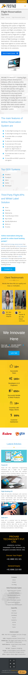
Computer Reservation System (14, 604)
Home (2, 17)
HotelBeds (14, 615)
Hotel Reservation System (14, 600)
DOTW (14, 622)
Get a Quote (21, 1)
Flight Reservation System (14, 590)
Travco (14, 624)
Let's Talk (14, 353)
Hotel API (4, 517)
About (14, 580)
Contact (14, 582)
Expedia (14, 610)
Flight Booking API (7, 491)
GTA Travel (14, 613)
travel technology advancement (13, 244)
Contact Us (8, 269)
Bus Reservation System (14, 595)
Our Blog (14, 584)
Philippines (8, 316)
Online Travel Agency (14, 597)
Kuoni (14, 627)
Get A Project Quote (9, 53)
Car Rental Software (14, 593)
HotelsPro (14, 620)
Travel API (4, 465)
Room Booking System (14, 602)
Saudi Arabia (22, 321)
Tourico (14, 617)
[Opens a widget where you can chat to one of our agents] (22, 672)
